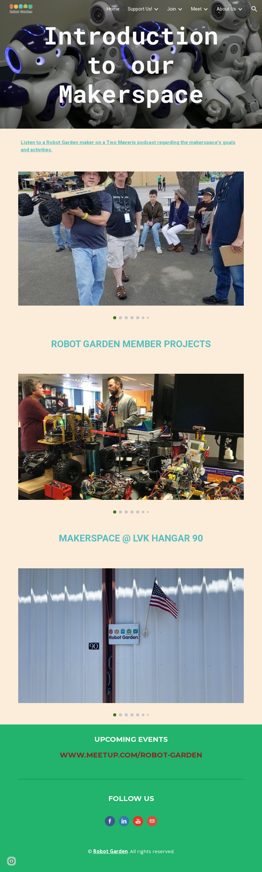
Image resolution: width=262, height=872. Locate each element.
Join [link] (171, 9)
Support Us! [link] (140, 9)
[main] (130, 64)
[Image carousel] (131, 245)
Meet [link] (196, 9)
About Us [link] (226, 9)
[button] (254, 9)
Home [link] (113, 9)
